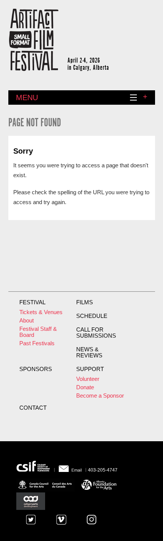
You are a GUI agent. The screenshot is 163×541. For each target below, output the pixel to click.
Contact (33, 408)
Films (84, 302)
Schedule (91, 316)
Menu (27, 97)
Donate (85, 387)
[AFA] (99, 483)
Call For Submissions (96, 333)
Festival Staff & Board (38, 332)
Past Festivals (37, 343)
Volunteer (87, 379)
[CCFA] (46, 483)
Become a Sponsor (100, 396)
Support (90, 369)
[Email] (70, 466)
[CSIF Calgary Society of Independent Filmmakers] (35, 466)
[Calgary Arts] (30, 501)
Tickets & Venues (41, 312)
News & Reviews (89, 352)
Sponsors (35, 369)
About (26, 321)
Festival (32, 302)
